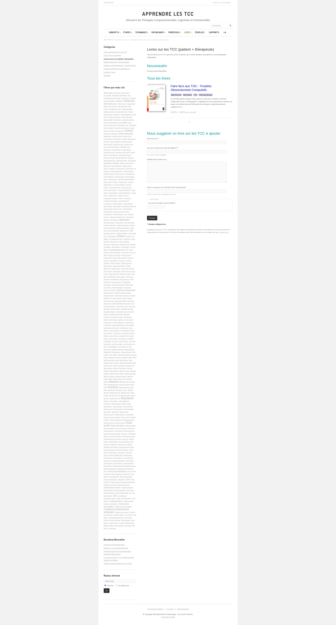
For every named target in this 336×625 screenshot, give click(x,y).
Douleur (132, 225)
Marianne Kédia (127, 357)
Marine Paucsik (108, 368)
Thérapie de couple (110, 485)
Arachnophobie (117, 136)
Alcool (119, 109)
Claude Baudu (113, 193)
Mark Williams (114, 371)
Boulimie (115, 163)
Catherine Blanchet (116, 171)
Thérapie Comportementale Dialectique (122, 482)
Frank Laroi (122, 260)
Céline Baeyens (130, 174)
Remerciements (183, 609)
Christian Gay (122, 182)
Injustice (106, 290)
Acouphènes (125, 98)
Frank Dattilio (113, 260)
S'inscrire (216, 3)
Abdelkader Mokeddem (119, 95)
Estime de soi (114, 241)
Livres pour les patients (112, 55)
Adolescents (129, 101)
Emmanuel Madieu (122, 233)
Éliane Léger (115, 244)
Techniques (141, 32)
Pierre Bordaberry (109, 428)
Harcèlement (115, 279)
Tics (130, 493)
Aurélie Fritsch (128, 144)
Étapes (127, 32)
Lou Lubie (115, 341)
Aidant (106, 106)
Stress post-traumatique (117, 471)
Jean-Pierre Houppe (117, 317)
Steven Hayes (108, 466)
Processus (173, 32)
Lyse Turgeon (122, 346)
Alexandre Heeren (109, 112)
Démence (107, 220)
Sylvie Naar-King (114, 476)
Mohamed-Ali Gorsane (126, 387)
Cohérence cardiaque (110, 198)
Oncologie (107, 404)
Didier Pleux (119, 222)
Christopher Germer (110, 190)
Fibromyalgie (125, 247)
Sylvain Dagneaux (116, 474)
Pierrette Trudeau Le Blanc (112, 434)
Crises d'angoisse (123, 201)
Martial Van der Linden (117, 373)
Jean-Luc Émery (115, 309)
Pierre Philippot (109, 431)
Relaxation (113, 444)
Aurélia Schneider (126, 141)
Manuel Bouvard (126, 352)
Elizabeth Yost (124, 230)
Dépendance (114, 220)
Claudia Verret (112, 195)
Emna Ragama (111, 236)
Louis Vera (132, 341)
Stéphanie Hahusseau (110, 468)
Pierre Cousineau (121, 428)
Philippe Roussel (109, 423)
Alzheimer (117, 114)
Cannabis (112, 168)
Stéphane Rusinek (118, 466)
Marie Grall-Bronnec (121, 360)
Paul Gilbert (107, 412)
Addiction (119, 101)
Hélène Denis (129, 285)
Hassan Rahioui (124, 279)
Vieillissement (125, 520)
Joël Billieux (107, 325)
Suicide (129, 471)
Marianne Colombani (115, 357)
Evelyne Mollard (124, 241)
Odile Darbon (114, 401)
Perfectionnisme (109, 414)
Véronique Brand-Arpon (116, 517)
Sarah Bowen (128, 455)
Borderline (108, 163)
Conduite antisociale (110, 201)
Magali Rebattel (129, 349)
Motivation (119, 390)
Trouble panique (128, 501)
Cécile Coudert (119, 174)
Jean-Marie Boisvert (127, 309)
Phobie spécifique (117, 425)
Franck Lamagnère (115, 252)
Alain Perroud (176, 95)
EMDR (131, 230)
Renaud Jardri (122, 444)
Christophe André (114, 187)
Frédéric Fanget (115, 263)
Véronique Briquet (205, 95)
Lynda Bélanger (112, 346)
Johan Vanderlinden (118, 325)
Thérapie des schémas (112, 487)
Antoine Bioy (120, 131)
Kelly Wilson (117, 333)
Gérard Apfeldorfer (119, 266)
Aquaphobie (108, 136)
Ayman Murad (127, 150)
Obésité (106, 401)
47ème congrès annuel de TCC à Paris (118, 564)
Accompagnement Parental (112, 98)
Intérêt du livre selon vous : (157, 160)
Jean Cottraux (117, 303)
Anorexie (112, 131)
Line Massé (130, 338)
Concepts (114, 32)
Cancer (106, 168)
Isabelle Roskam (109, 295)
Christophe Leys (126, 187)
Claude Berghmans (125, 193)
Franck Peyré (126, 252)
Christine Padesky (119, 185)
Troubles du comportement (123, 506)
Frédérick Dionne (126, 263)
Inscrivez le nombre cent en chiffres (161, 203)
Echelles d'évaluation (123, 228)
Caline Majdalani (116, 166)
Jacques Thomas (109, 301)
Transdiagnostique (110, 498)
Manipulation (116, 352)
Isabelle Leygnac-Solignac (123, 293)
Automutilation (117, 150)
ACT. (129, 95)
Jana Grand (130, 301)
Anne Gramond (113, 122)
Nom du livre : (153, 139)
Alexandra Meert (127, 109)
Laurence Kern (123, 336)
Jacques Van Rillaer (120, 301)
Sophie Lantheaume (118, 460)
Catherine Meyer (128, 171)
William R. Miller (109, 525)
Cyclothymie (108, 203)
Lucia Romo (107, 344)
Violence (122, 523)
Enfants (121, 236)
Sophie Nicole (108, 463)
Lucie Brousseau (117, 344)
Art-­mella (124, 139)
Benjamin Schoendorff (123, 152)
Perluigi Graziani (120, 414)
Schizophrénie (108, 458)
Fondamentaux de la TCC (118, 250)
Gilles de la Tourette (127, 268)
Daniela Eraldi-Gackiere (129, 206)
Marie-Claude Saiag (126, 363)
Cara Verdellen (120, 168)
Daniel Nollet (108, 206)
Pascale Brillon (128, 406)
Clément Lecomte (123, 195)
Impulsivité (127, 287)
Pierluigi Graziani (130, 425)
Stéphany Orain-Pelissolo (125, 468)
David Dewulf (108, 209)
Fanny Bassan (116, 247)
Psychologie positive (128, 436)
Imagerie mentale (117, 287)
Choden (115, 182)
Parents (124, 404)
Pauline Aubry (124, 412)
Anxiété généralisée (126, 133)
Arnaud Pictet (127, 136)
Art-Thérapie (116, 139)
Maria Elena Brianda (124, 355)
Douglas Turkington (122, 225)
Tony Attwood (122, 496)
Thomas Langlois (109, 493)
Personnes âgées (115, 417)
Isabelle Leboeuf (109, 293)
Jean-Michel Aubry (109, 311)
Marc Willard (114, 355)
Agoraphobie (131, 104)
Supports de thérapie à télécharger (117, 69)
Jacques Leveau (127, 298)
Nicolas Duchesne (124, 395)
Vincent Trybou (113, 523)
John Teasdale (129, 325)
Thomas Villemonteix (121, 493)
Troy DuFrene (129, 515)
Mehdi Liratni (122, 379)
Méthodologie (124, 382)
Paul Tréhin (115, 412)
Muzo (125, 390)
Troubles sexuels (118, 515)
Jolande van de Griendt (111, 328)
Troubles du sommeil (122, 512)
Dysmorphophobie (110, 228)
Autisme (123, 147)
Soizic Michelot (128, 458)
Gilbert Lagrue (115, 268)
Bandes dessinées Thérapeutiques (117, 62)
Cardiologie (129, 168)
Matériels (107, 76)
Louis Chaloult (123, 341)
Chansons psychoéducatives (114, 545)
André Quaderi (108, 120)
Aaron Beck (117, 93)
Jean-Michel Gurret (122, 311)
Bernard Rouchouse (125, 155)
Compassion (127, 198)
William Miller (129, 523)
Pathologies (157, 32)
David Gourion (117, 209)
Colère (120, 198)
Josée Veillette (125, 330)
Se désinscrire (124, 586)
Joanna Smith (129, 322)
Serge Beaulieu (118, 458)
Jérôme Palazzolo (119, 322)
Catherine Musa (109, 174)
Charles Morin (112, 179)
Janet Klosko (108, 303)
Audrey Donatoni (115, 141)
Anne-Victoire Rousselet (122, 128)
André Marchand (127, 117)
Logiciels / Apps (110, 72)
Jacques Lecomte (116, 298)
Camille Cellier (127, 166)
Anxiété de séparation (111, 133)
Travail (118, 498)
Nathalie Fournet (115, 392)
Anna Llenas (117, 120)
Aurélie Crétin (108, 144)
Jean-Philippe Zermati (116, 314)
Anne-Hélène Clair (122, 125)
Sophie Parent (117, 463)
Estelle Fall (126, 239)
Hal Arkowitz (112, 277)
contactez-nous (224, 232)
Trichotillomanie (126, 498)
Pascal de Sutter (118, 406)
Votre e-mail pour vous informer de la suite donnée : (166, 187)
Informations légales (155, 609)
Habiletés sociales (125, 274)
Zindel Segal (112, 528)
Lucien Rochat (127, 344)
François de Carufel (114, 255)
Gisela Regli (116, 271)
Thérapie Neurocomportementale (114, 490)
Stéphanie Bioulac (130, 466)
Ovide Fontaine (116, 404)
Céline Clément (109, 176)
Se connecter (226, 3)
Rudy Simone (113, 452)
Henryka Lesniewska (118, 285)
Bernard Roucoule (109, 158)
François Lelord (126, 255)
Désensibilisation (109, 222)
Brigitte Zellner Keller (127, 163)
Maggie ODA (107, 352)
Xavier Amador (119, 525)
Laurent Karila (113, 338)
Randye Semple (114, 442)
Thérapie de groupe (123, 485)
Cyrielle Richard (117, 203)
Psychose (125, 439)
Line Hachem (122, 338)
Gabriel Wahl (108, 266)
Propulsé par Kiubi (168, 617)
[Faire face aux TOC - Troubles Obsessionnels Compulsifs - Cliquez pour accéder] (156, 111)
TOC (195, 95)
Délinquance (130, 217)
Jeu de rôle (129, 320)
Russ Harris (121, 452)
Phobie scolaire (120, 423)
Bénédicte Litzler (121, 160)
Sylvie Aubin (126, 474)
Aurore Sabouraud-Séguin (112, 147)
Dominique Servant (110, 225)
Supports (214, 32)
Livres (187, 32)
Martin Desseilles (130, 373)
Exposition (107, 244)
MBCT (111, 379)
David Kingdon (127, 209)
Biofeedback (132, 160)
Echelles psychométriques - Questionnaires (120, 66)
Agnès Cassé (122, 104)
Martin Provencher (109, 376)
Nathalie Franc (125, 392)
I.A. (225, 32)
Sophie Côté (108, 460)
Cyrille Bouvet (128, 203)
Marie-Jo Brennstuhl (120, 365)
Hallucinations (121, 277)
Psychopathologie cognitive (112, 439)
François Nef (108, 258)
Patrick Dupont (108, 409)
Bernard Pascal (113, 155)
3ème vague (108, 93)
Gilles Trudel (108, 271)
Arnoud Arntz (108, 139)
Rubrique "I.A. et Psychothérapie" (116, 548)
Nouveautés (127, 398)
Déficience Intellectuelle (117, 217)
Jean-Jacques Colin (122, 306)
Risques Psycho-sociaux (126, 447)
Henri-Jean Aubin (116, 282)
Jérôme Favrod (108, 322)
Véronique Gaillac (115, 520)
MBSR (115, 379)
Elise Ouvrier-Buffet (113, 230)
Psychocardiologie (115, 436)
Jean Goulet (127, 303)
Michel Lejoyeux (113, 384)
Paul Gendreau (128, 409)
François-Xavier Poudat (119, 258)
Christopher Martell (123, 190)
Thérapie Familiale (127, 487)
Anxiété (129, 130)
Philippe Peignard (128, 420)
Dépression (124, 220)
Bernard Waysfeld (121, 158)
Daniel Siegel (117, 206)
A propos (170, 609)
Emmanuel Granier (109, 233)
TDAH (127, 479)
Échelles (199, 32)
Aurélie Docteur (118, 144)
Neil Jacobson (113, 395)
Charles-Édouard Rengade (125, 179)
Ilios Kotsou (107, 287)
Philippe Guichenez (116, 420)
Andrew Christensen (114, 117)
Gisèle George (125, 271)
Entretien (128, 236)
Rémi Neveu (187, 95)
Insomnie (113, 290)
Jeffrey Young (113, 320)
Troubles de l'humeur (110, 504)
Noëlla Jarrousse (115, 398)
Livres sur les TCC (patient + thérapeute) (180, 49)
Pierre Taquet (118, 431)
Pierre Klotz (131, 428)
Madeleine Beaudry (117, 349)
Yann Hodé (128, 525)
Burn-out (107, 166)
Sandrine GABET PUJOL (116, 455)
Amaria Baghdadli (126, 114)
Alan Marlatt (113, 109)
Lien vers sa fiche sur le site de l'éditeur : (162, 148)
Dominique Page (129, 222)
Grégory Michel (114, 274)
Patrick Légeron (119, 409)
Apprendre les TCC (168, 14)
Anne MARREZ (123, 122)
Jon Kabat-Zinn (123, 328)
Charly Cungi (108, 182)
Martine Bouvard (121, 376)
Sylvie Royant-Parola (126, 476)
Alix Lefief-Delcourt (122, 112)
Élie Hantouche (124, 244)
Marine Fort (130, 365)
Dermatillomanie (118, 214)
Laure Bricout (114, 336)
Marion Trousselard (120, 368)
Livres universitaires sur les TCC (115, 52)
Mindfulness (113, 387)
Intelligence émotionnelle (126, 290)
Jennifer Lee (121, 320)
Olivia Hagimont (124, 401)
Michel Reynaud (124, 384)
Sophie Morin (129, 460)
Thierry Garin (130, 490)
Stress (105, 471)
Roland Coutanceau (122, 450)
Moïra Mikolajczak (109, 390)
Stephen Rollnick (128, 463)
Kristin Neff (125, 333)
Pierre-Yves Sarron (129, 431)
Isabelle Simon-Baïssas (122, 295)
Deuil (125, 214)
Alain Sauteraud (122, 106)
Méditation (114, 381)
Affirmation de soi (110, 104)
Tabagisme (121, 479)
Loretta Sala (107, 341)
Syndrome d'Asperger (110, 479)
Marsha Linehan (124, 371)
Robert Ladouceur (109, 450)
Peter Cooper (125, 417)
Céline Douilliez (119, 176)
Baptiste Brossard (109, 152)
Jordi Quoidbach (114, 330)
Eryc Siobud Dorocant (116, 239)
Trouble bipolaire (115, 501)
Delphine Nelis (108, 211)
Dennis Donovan (119, 211)
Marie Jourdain (114, 363)
